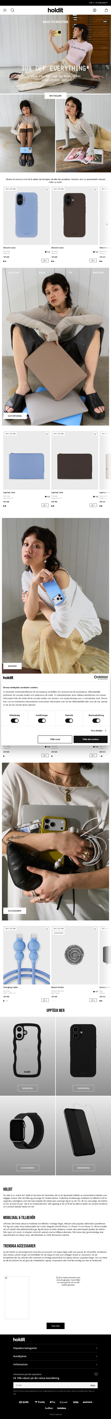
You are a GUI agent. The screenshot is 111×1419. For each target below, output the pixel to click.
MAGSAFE (12, 666)
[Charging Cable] (26, 955)
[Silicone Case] (26, 215)
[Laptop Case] (26, 460)
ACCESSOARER (14, 910)
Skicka (92, 1385)
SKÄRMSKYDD (83, 1168)
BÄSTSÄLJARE (55, 95)
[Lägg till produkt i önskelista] (47, 189)
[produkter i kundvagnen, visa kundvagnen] (106, 10)
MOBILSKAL (27, 1088)
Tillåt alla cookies (90, 739)
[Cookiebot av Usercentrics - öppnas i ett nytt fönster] (96, 678)
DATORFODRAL (15, 416)
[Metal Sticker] (74, 955)
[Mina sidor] (94, 10)
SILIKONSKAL (83, 1088)
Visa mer (55, 1326)
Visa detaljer (97, 730)
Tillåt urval (55, 739)
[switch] (42, 720)
